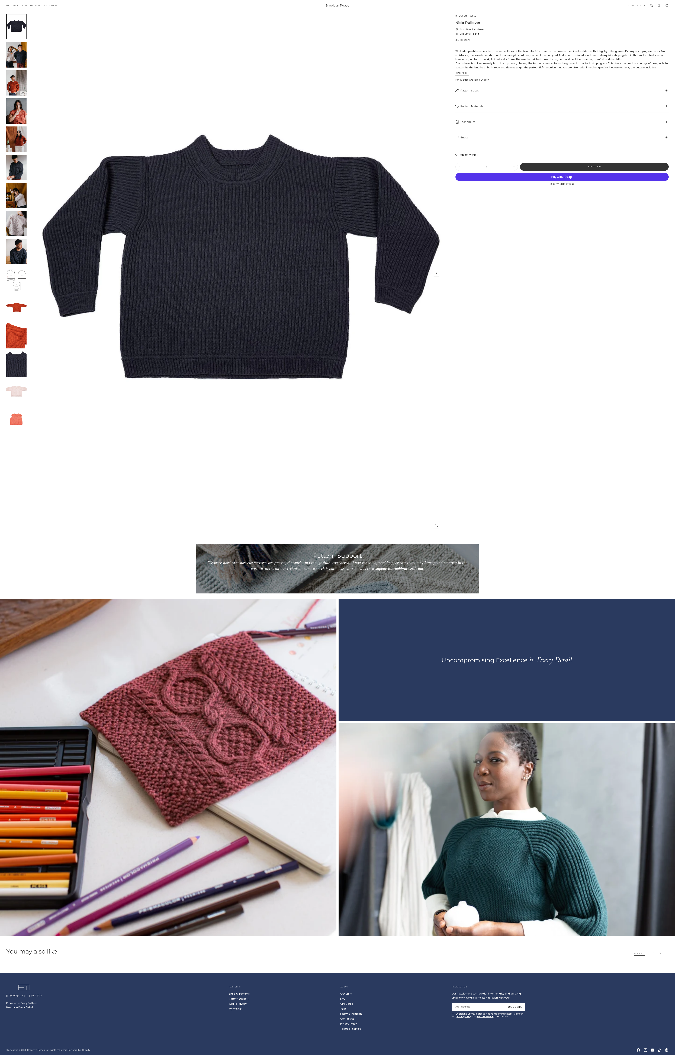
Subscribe (358, 531)
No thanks (337, 551)
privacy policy (326, 541)
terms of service (347, 541)
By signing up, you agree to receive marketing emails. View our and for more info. (338, 541)
